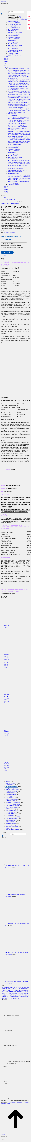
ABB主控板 (8, 987)
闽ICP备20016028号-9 (14, 1102)
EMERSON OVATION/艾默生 (12, 805)
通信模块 (13, 998)
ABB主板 (13, 987)
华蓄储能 (8, 781)
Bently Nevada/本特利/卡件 (12, 788)
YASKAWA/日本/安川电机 (11, 818)
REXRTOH (4, 991)
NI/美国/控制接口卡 (10, 809)
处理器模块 (19, 993)
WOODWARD (14, 991)
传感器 (3, 993)
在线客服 (29, 28)
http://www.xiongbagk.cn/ (8, 594)
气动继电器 (12, 996)
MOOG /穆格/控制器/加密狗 (12, 826)
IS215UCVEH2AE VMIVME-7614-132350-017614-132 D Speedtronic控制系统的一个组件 (6, 661)
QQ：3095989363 (7, 239)
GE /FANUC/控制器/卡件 (9, 232)
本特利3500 (3, 1103)
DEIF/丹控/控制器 (10, 821)
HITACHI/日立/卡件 (10, 825)
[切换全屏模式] (3, 1136)
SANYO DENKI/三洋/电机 (11, 807)
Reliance (21, 990)
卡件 (6, 993)
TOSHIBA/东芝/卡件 (10, 792)
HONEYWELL (11, 990)
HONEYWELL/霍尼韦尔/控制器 (13, 804)
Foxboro (4, 990)
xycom (7, 828)
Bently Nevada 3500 (18, 989)
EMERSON (25, 989)
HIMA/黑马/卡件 (9, 796)
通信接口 (8, 998)
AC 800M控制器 (25, 987)
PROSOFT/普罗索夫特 (11, 794)
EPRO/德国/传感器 (10, 797)
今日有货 (7, 252)
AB (2, 987)
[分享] (4, 1136)
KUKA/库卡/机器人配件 (11, 820)
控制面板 (22, 995)
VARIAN (9, 991)
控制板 (13, 995)
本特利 (25, 995)
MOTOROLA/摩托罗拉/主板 (12, 810)
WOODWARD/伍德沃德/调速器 (13, 817)
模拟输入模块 (6, 996)
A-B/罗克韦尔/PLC (10, 784)
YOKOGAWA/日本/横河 (11, 812)
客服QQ (29, 20)
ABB (5, 987)
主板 (19, 991)
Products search (4, 11)
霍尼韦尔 (17, 998)
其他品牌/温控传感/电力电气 (12, 829)
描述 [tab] (5, 255)
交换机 (21, 991)
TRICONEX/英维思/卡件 (11, 791)
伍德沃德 (26, 991)
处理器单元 (13, 993)
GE (7, 990)
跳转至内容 (3, 1)
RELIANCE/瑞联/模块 (11, 823)
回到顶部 (29, 13)
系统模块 (25, 996)
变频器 (9, 993)
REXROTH (26, 990)
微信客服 (29, 24)
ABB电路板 (18, 987)
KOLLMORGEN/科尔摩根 (11, 813)
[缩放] (1, 1136)
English (8, 1103)
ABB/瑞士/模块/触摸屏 (11, 783)
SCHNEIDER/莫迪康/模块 (12, 799)
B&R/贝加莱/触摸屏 (10, 800)
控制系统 (17, 995)
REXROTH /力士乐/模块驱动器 (13, 802)
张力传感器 (24, 993)
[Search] (1, 13)
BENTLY (4, 989)
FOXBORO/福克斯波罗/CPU (12, 789)
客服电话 (29, 17)
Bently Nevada (9, 989)
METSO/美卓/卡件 (10, 815)
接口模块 (6, 995)
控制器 (10, 995)
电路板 (16, 996)
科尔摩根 (21, 996)
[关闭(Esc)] (6, 1136)
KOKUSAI (17, 990)
